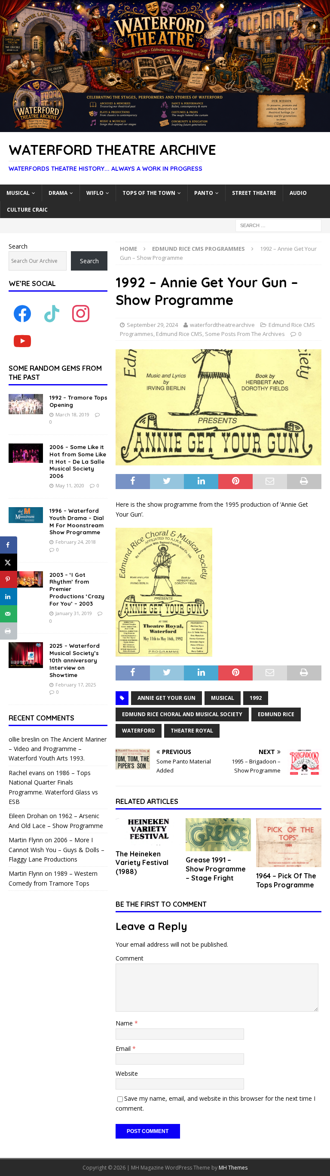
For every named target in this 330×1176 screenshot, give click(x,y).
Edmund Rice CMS (179, 334)
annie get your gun (167, 698)
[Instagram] (81, 313)
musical (222, 698)
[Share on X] (8, 562)
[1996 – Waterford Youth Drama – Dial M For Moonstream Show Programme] (26, 515)
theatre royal (192, 730)
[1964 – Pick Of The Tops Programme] (288, 842)
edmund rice (276, 714)
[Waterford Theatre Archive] (165, 127)
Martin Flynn (26, 840)
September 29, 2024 (152, 325)
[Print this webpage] (8, 631)
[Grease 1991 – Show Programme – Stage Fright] (218, 835)
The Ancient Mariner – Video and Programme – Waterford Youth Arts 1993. (58, 749)
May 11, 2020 (69, 485)
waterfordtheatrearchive (222, 325)
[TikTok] (52, 313)
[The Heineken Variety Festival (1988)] (148, 831)
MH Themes (233, 1167)
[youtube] (22, 341)
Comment (130, 958)
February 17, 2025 (75, 684)
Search (18, 246)
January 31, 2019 (73, 613)
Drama (58, 193)
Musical (18, 193)
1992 (256, 698)
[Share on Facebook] (8, 545)
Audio (298, 193)
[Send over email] (8, 613)
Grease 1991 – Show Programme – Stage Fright (216, 869)
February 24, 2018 (75, 542)
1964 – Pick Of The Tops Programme (286, 880)
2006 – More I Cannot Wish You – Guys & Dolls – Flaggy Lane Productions (56, 849)
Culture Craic (27, 209)
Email (124, 1048)
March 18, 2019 (72, 414)
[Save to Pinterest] (8, 579)
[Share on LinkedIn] (8, 596)
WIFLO (95, 193)
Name (125, 1023)
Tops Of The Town (148, 193)
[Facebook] (22, 313)
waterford (138, 730)
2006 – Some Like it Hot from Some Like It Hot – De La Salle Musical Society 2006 (77, 461)
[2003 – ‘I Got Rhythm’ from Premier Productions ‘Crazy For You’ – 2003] (26, 579)
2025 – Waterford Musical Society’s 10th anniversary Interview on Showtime (74, 660)
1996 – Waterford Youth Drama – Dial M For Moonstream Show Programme (76, 521)
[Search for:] (278, 225)
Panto (203, 193)
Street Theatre (254, 193)
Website (127, 1073)
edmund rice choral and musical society (182, 714)
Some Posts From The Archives (245, 334)
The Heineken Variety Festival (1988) (142, 863)
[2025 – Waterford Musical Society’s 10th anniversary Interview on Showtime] (26, 655)
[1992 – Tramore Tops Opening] (26, 404)
